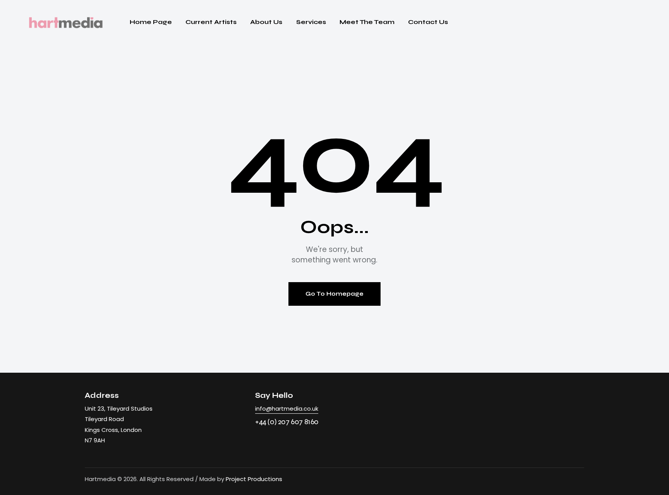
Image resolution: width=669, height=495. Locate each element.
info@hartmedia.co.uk (286, 408)
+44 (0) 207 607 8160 (287, 421)
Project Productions (254, 479)
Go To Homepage (334, 293)
